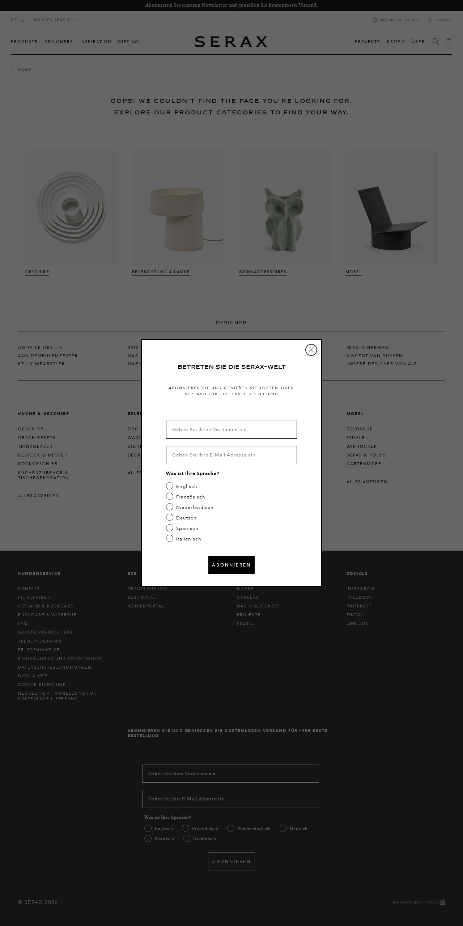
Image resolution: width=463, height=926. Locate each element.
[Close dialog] (311, 349)
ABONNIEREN (231, 564)
